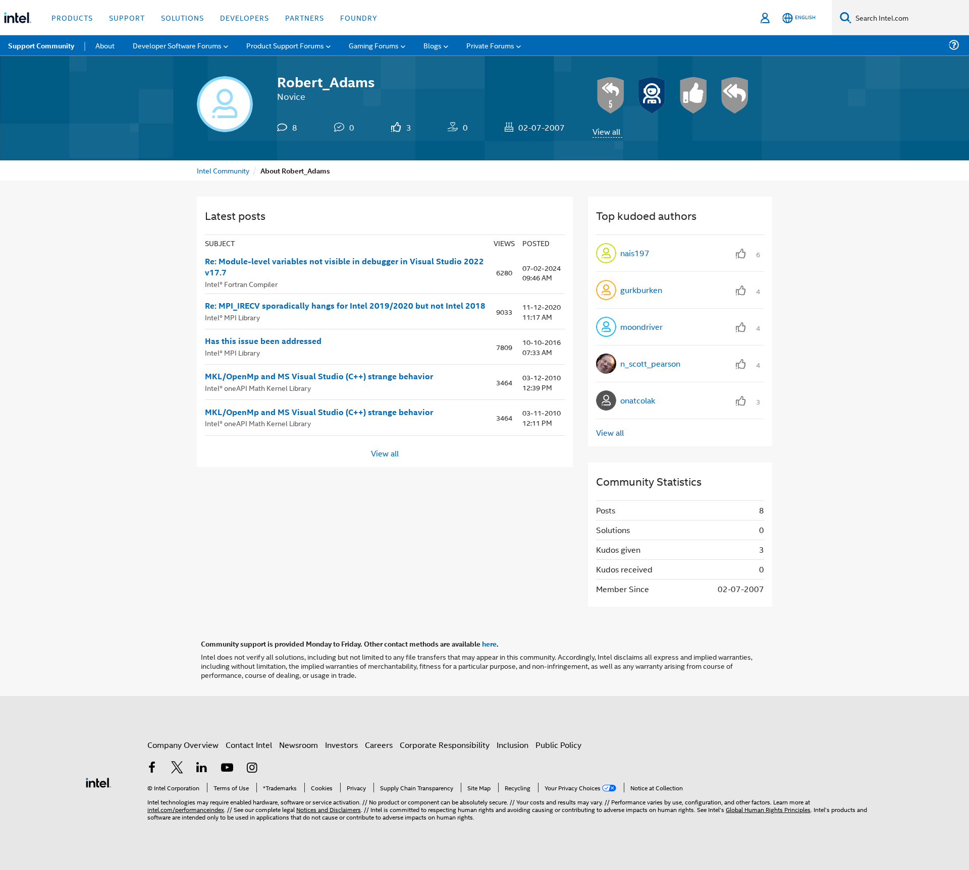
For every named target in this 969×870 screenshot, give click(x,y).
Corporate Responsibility (445, 744)
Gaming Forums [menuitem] (374, 45)
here (489, 643)
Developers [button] (244, 17)
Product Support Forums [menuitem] (285, 45)
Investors (341, 744)
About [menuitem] (105, 45)
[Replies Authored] (735, 95)
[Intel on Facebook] (151, 768)
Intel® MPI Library (232, 317)
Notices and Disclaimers (328, 809)
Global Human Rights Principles (768, 809)
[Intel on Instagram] (251, 768)
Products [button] (72, 17)
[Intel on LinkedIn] (201, 768)
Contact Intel (249, 744)
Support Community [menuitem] (41, 45)
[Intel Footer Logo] (98, 781)
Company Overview (183, 744)
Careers (379, 744)
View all (606, 131)
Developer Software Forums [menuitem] (177, 45)
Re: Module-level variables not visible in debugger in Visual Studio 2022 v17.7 (344, 267)
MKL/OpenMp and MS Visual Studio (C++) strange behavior (319, 376)
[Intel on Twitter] (177, 768)
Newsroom (298, 744)
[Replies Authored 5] (611, 95)
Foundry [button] (359, 17)
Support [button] (127, 17)
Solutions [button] (182, 17)
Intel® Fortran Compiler (241, 283)
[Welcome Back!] (652, 95)
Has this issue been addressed (263, 340)
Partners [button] (304, 17)
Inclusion (512, 744)
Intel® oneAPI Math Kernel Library (258, 387)
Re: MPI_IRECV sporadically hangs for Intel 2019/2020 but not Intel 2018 (345, 305)
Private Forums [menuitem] (490, 45)
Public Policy (558, 744)
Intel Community (223, 170)
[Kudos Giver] (693, 95)
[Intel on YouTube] (227, 768)
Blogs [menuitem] (432, 45)
